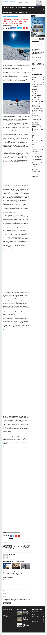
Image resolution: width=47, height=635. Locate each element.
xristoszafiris (6, 25)
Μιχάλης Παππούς (36, 142)
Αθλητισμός (36, 95)
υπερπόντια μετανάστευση (36, 174)
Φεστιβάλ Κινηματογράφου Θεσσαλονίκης (37, 157)
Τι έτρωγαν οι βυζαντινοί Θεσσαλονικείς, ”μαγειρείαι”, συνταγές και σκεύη (36, 49)
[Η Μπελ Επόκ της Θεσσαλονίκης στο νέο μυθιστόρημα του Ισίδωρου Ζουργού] (19, 613)
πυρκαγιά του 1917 (36, 171)
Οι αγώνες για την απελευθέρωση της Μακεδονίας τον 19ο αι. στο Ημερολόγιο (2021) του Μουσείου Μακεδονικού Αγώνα (9, 547)
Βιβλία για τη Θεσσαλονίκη (36, 103)
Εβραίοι (35, 116)
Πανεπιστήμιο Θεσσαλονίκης (37, 149)
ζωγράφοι (34, 169)
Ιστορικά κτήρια (37, 129)
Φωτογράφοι (37, 159)
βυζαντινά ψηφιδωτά (37, 164)
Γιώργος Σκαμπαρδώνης (37, 108)
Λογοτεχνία (35, 138)
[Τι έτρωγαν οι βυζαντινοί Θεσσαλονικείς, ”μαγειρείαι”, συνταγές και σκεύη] (19, 619)
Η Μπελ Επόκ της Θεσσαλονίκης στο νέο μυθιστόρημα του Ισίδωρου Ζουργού (38, 45)
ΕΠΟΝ (34, 113)
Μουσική (34, 144)
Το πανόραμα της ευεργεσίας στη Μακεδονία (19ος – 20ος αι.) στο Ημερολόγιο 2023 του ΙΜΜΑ (6, 572)
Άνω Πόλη (34, 91)
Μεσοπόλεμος (37, 141)
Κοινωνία (33, 82)
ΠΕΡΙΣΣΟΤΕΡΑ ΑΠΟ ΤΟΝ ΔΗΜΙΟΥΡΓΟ (18, 561)
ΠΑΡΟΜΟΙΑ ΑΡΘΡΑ (7, 561)
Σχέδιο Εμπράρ (34, 154)
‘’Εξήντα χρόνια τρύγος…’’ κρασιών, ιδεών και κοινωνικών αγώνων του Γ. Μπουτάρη (25, 571)
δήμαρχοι (34, 166)
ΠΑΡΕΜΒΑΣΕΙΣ (25, 12)
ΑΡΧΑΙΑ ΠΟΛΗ (30, 7)
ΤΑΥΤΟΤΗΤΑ (5, 7)
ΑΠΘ (34, 93)
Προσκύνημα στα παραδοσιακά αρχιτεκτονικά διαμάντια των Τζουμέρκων (24, 545)
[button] (43, 10)
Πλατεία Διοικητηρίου (35, 151)
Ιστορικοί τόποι (37, 132)
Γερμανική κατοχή (36, 105)
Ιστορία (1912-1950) (35, 81)
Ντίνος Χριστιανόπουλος (38, 146)
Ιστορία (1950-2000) (35, 86)
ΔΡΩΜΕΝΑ (18, 7)
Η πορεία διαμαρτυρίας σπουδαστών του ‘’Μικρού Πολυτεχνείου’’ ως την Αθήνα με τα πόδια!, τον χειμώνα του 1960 (38, 54)
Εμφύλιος (34, 121)
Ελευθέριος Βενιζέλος (36, 119)
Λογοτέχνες (36, 136)
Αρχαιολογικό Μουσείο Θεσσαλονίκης (36, 99)
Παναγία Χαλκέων (35, 147)
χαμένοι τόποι (35, 176)
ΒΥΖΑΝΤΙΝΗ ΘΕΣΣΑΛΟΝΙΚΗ (37, 84)
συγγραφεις (35, 173)
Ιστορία (36, 126)
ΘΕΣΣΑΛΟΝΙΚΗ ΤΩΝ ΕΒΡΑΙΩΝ (8, 12)
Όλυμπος (12, 532)
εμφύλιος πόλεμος (36, 168)
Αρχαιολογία (35, 97)
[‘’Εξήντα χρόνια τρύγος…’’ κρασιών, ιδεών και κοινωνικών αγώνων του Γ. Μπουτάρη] (25, 566)
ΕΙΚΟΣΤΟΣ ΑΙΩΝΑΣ (35, 76)
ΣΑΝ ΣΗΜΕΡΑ (12, 7)
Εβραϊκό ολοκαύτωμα (36, 117)
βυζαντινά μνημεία (37, 162)
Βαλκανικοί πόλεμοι (37, 101)
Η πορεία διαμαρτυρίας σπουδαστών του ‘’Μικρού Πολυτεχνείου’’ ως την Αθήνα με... (26, 625)
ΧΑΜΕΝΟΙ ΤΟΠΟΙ (18, 12)
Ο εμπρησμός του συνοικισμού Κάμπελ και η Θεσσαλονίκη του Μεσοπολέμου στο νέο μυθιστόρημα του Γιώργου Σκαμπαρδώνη (38, 64)
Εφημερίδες (35, 122)
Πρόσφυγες (35, 153)
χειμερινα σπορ (17, 532)
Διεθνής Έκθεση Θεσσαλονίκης (37, 111)
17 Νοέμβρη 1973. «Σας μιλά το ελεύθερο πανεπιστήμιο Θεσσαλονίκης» (37, 59)
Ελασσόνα (8, 532)
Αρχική (4, 14)
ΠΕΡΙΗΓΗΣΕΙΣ (24, 7)
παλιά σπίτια (40, 169)
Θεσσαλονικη (35, 124)
